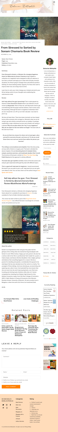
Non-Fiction (12, 43)
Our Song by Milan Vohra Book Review (11, 300)
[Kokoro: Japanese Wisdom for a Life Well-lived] (54, 303)
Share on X (34, 186)
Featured (4, 43)
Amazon (29, 193)
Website (5, 377)
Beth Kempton (47, 306)
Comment (6, 356)
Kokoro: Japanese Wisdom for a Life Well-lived (48, 302)
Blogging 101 (19, 411)
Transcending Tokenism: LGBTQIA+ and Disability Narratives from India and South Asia (49, 203)
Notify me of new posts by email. (12, 382)
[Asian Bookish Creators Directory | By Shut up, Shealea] (43, 335)
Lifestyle (53, 259)
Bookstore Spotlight (46, 256)
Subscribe (47, 152)
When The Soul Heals (29, 155)
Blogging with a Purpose (46, 245)
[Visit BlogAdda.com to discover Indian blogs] (49, 126)
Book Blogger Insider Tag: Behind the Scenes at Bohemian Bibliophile (49, 227)
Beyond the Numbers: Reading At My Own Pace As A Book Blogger (49, 215)
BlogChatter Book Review (22, 42)
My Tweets (46, 276)
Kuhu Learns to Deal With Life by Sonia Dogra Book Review (8, 328)
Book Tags (53, 252)
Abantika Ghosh (47, 297)
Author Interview (20, 421)
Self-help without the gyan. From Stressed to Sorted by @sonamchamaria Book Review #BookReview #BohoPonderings (21, 181)
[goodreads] (6, 407)
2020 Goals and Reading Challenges (30, 300)
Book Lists (18, 404)
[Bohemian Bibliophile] (22, 11)
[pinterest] (3, 407)
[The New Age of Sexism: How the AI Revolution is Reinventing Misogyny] (54, 313)
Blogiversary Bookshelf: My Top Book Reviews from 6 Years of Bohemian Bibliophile (21, 331)
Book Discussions (19, 323)
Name (5, 372)
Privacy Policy (28, 426)
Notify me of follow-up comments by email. (15, 380)
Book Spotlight (46, 252)
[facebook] (10, 404)
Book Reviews (6, 42)
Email (25, 372)
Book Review (36, 42)
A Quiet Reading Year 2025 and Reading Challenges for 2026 (49, 180)
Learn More (49, 111)
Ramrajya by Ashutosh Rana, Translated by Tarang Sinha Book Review (33, 329)
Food (53, 256)
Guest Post (46, 259)
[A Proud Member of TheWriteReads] (53, 333)
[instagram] (6, 404)
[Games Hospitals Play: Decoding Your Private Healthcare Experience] (54, 292)
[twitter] (3, 404)
